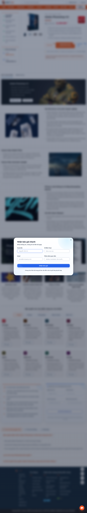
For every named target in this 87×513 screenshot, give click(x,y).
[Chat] (82, 508)
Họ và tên (20, 248)
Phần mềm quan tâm (50, 256)
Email (18, 256)
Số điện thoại (47, 248)
